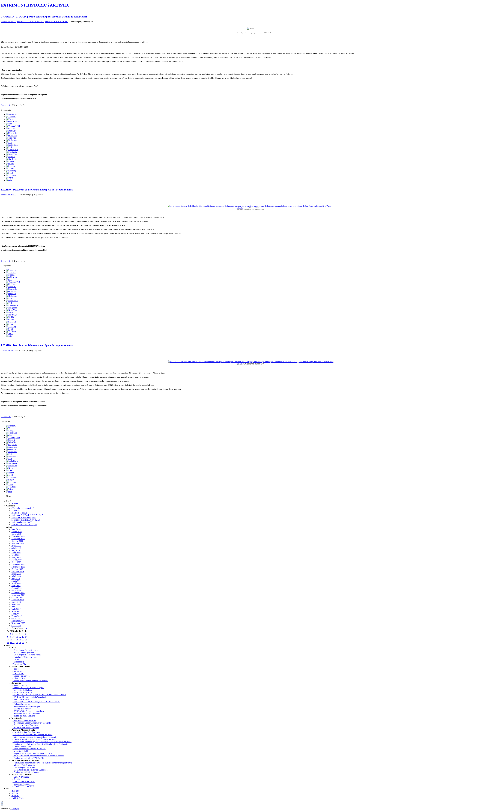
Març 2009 (15, 557)
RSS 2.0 (14, 793)
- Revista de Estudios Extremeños (26, 713)
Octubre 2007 (17, 597)
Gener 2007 (16, 618)
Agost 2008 (16, 574)
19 (20, 640)
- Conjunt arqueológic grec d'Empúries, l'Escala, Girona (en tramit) (40, 744)
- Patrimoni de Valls (21, 699)
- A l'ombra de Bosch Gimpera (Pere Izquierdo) (32, 723)
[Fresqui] (10, 119)
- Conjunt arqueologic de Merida (26, 772)
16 (11, 640)
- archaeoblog (18, 662)
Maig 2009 (15, 553)
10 (13, 637)
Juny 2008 (15, 578)
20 (23, 640)
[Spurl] (9, 173)
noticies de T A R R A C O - (56, 21)
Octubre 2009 (17, 541)
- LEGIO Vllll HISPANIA (24, 781)
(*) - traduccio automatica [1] (23, 508)
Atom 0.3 (15, 796)
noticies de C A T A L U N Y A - (30, 21)
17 (13, 640)
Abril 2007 (15, 611)
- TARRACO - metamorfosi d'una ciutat (29, 697)
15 (8, 640)
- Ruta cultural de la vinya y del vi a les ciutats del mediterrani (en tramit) (42, 742)
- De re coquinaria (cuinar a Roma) (27, 655)
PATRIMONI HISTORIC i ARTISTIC (35, 5)
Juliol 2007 (16, 604)
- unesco (16, 669)
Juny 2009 (15, 550)
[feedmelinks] (12, 145)
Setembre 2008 (17, 571)
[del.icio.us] (11, 121)
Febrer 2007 (16, 616)
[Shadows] (11, 166)
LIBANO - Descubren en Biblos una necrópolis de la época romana (37, 189)
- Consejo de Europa (21, 676)
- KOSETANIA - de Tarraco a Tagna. (28, 687)
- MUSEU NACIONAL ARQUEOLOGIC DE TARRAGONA (39, 695)
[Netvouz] (10, 157)
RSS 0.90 (15, 791)
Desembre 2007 (18, 593)
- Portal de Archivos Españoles (25, 725)
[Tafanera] (11, 117)
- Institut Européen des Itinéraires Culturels (30, 680)
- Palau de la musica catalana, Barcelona (29, 749)
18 (17, 640)
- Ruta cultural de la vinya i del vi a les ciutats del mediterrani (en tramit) (42, 763)
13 (23, 637)
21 (26, 640)
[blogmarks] (11, 133)
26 (20, 642)
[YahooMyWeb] (13, 126)
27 (23, 642)
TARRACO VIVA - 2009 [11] (24, 524)
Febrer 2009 (16, 560)
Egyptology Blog (20, 664)
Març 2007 (15, 614)
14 (26, 637)
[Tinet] (2, 805)
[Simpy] (10, 168)
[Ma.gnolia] (11, 152)
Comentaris (6, 105)
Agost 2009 (16, 546)
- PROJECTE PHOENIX (23, 786)
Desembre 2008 (18, 564)
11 (17, 637)
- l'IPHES (16, 659)
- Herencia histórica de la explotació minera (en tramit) (35, 739)
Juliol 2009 (16, 548)
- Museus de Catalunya (22, 709)
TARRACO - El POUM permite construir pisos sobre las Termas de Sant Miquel (44, 16)
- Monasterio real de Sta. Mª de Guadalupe (30, 770)
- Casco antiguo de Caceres (24, 767)
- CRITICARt (18, 673)
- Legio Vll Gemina (21, 777)
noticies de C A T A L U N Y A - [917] (27, 515)
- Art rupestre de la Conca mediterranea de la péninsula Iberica (38, 756)
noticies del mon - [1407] (21, 522)
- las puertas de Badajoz (22, 690)
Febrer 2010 (16, 531)
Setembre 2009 (17, 543)
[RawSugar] (11, 159)
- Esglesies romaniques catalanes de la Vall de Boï (33, 753)
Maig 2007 (15, 609)
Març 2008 (15, 585)
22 (8, 642)
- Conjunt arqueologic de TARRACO (28, 758)
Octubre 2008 (17, 569)
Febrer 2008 (16, 588)
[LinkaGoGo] (12, 149)
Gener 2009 (16, 562)
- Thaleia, (16, 779)
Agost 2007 (16, 602)
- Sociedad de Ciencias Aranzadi (26, 727)
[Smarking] (11, 171)
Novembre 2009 (18, 539)
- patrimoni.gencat (20, 685)
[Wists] (9, 178)
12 (20, 637)
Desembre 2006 (18, 621)
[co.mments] (11, 135)
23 (11, 642)
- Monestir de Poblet (21, 751)
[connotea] (11, 138)
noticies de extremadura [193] (23, 517)
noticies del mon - (8, 21)
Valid (17, 798)
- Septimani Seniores (21, 784)
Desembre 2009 (18, 536)
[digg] (9, 124)
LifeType (15, 809)
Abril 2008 (15, 583)
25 (17, 642)
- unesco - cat (18, 671)
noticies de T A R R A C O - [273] (25, 520)
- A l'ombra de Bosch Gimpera (25, 650)
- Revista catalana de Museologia (26, 706)
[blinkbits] (10, 128)
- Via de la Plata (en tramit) (24, 765)
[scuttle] (10, 164)
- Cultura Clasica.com (21, 704)
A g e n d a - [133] (19, 513)
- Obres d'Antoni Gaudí (22, 746)
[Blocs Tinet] (2, 803)
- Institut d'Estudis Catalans (24, 716)
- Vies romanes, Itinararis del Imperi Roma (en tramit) (34, 737)
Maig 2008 (15, 581)
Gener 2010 (16, 534)
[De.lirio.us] (11, 140)
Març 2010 (15, 529)
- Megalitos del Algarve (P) (24, 652)
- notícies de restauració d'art (24, 720)
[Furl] (9, 147)
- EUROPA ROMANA (22, 692)
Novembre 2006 (18, 623)
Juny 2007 (15, 607)
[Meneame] (11, 114)
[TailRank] (11, 175)
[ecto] (9, 180)
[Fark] (9, 142)
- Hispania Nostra (20, 678)
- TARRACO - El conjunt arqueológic (28, 711)
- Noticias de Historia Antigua (25, 657)
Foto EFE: (240, 207)
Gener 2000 (16, 625)
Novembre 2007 (18, 595)
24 (13, 642)
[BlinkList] (11, 131)
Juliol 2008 (16, 576)
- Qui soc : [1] (17, 510)
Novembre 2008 (18, 567)
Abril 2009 (15, 555)
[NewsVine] (11, 154)
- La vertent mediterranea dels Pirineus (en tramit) (33, 734)
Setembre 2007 (17, 600)
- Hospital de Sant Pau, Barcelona (26, 732)
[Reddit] (10, 161)
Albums (14, 503)
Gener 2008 (16, 590)
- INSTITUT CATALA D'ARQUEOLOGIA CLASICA (36, 702)
